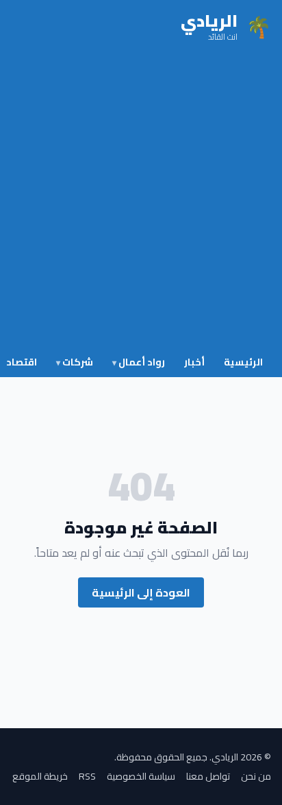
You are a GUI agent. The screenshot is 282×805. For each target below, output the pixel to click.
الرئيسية (243, 362)
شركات (74, 362)
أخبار (194, 362)
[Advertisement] (141, 201)
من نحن (256, 776)
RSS (87, 776)
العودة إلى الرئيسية (141, 592)
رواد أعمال (138, 362)
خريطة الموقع (40, 776)
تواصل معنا (208, 776)
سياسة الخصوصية (141, 776)
